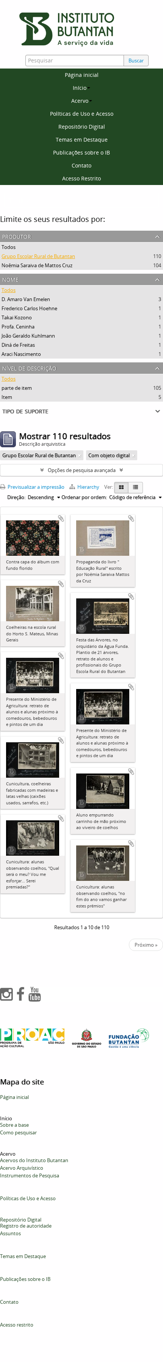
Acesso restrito (16, 1324)
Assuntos (10, 1233)
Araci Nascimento (21, 354)
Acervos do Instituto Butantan (34, 1160)
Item (7, 397)
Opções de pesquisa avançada (82, 470)
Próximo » (146, 944)
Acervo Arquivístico (21, 1167)
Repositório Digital (81, 126)
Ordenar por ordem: (84, 497)
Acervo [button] (79, 100)
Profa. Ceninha (18, 326)
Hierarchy (88, 486)
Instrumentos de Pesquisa (29, 1175)
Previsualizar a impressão (35, 486)
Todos (9, 247)
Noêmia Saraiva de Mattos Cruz (37, 265)
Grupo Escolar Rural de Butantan (38, 256)
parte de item (17, 387)
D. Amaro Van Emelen (26, 299)
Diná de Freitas (18, 344)
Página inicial (82, 74)
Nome (10, 279)
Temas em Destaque (82, 139)
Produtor (16, 236)
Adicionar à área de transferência (61, 518)
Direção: (16, 497)
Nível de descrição (29, 367)
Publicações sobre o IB (81, 152)
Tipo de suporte (25, 410)
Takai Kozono (17, 317)
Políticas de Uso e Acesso (81, 113)
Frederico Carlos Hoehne (29, 308)
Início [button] (79, 87)
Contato (81, 165)
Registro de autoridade (26, 1225)
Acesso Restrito (81, 178)
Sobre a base (14, 1124)
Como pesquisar (18, 1132)
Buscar (136, 60)
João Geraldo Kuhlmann (28, 335)
